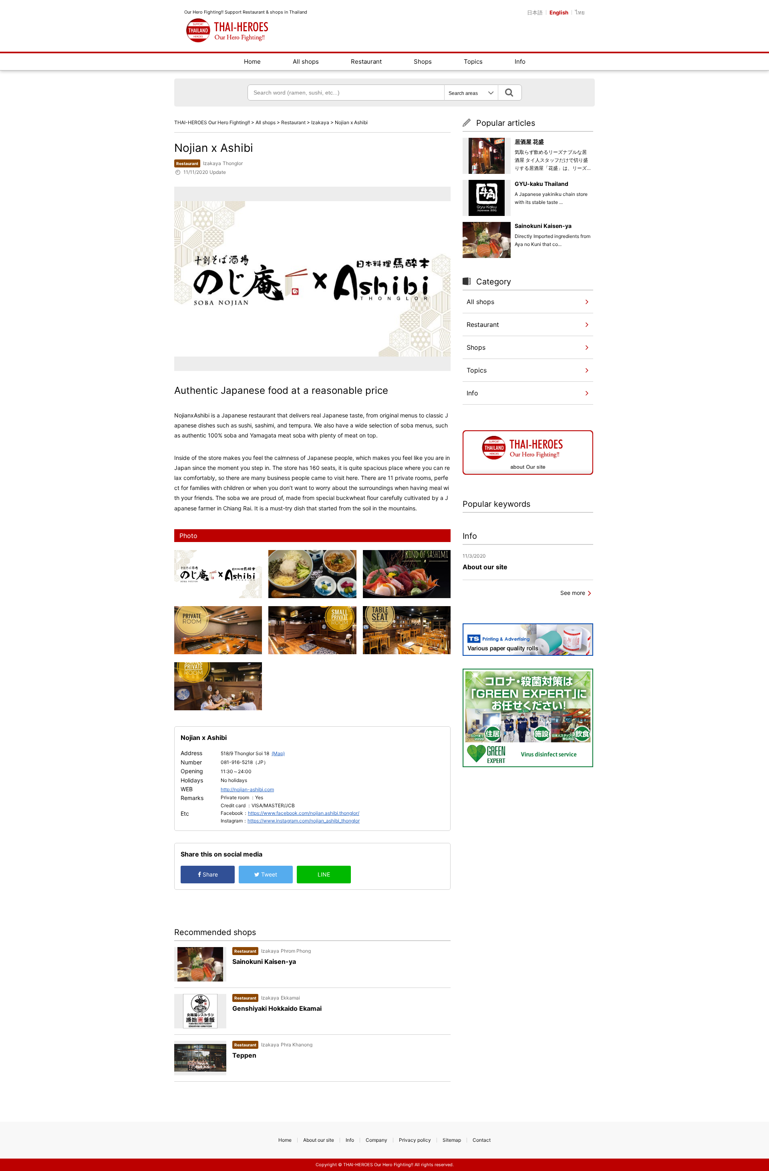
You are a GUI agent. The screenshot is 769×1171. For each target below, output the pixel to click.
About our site (318, 1140)
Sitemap (452, 1140)
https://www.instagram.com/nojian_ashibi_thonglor (304, 821)
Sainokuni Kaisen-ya (543, 225)
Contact (482, 1140)
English (559, 12)
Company (376, 1140)
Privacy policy (415, 1140)
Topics (473, 61)
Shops (423, 61)
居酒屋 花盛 (529, 141)
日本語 (535, 12)
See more (572, 592)
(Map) (278, 753)
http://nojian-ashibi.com (247, 789)
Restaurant (366, 61)
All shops (306, 61)
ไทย (580, 12)
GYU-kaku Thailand (541, 183)
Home (252, 61)
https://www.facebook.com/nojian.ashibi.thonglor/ (303, 813)
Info (520, 61)
